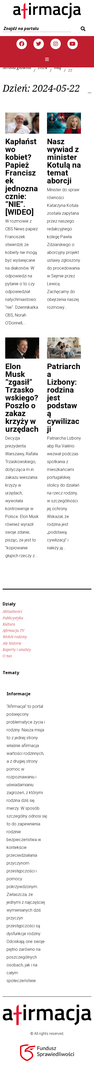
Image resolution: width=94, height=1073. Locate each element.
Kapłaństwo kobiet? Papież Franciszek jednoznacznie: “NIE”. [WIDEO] (21, 177)
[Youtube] (72, 44)
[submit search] (82, 28)
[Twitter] (38, 44)
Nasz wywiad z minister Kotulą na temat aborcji (64, 161)
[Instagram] (55, 44)
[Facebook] (21, 44)
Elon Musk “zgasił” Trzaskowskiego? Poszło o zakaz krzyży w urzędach (22, 398)
